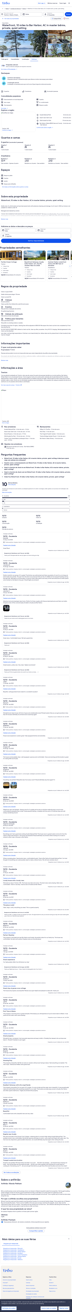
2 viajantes (8, 236)
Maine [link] (7, 8)
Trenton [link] (24, 8)
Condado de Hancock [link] (15, 8)
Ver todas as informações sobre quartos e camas (15, 187)
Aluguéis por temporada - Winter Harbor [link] (14, 1251)
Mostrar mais (4, 219)
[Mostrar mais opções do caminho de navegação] (2, 8)
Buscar (68, 14)
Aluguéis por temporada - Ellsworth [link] (13, 1248)
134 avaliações (12, 484)
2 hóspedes (51, 15)
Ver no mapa (5, 423)
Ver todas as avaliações (11, 1172)
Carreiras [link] (28, 1282)
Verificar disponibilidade (36, 241)
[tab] (11, 1244)
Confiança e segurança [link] (8, 1285)
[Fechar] (69, 1302)
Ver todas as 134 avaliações (8, 69)
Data (6, 231)
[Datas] (32, 14)
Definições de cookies (9, 1308)
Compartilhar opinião (36, 1231)
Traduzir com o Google (9, 545)
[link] (66, 18)
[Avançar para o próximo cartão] (69, 266)
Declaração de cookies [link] (31, 1294)
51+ (68, 54)
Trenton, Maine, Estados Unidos (12, 15)
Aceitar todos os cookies (49, 1308)
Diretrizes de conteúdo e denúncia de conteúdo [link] (35, 1297)
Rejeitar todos (64, 1308)
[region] (36, 1305)
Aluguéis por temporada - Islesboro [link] (13, 1259)
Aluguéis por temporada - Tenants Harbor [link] (14, 1256)
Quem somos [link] (29, 1280)
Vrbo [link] (50, 1280)
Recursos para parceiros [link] (8, 1288)
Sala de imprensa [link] (30, 1285)
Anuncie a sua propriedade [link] (9, 1280)
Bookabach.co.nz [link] (53, 1288)
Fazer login (63, 3)
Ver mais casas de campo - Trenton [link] (10, 385)
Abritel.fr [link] (51, 1282)
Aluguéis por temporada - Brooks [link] (12, 1258)
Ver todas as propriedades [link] (11, 18)
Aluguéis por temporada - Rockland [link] (13, 1253)
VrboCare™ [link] (5, 1282)
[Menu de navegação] (69, 3)
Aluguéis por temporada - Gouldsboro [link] (13, 1250)
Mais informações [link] (7, 493)
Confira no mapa (6, 130)
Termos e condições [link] (30, 1288)
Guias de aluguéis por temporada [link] (11, 1291)
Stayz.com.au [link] (52, 1291)
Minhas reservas (52, 3)
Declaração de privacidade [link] (32, 1291)
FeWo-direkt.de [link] (53, 1285)
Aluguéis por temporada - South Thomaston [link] (15, 1255)
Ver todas (3, 108)
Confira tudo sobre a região (44, 127)
